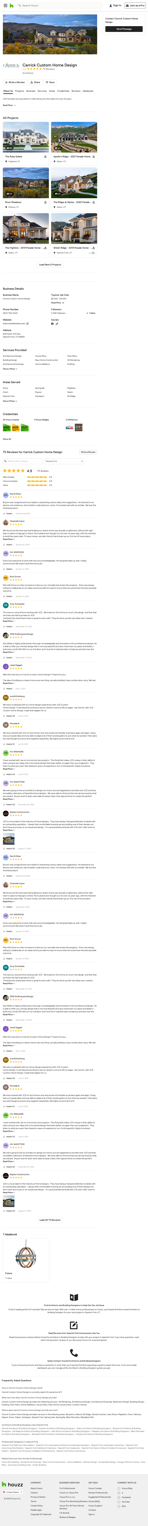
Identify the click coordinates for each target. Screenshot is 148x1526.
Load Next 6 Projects (50, 264)
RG (5, 577)
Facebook (126, 1497)
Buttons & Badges (68, 1517)
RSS (124, 1506)
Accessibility (94, 1501)
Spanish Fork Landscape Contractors (107, 1445)
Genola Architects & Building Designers (19, 1428)
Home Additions (74, 1462)
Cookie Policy (37, 1505)
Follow (92, 313)
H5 (5, 553)
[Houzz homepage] (12, 5)
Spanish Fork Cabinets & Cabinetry (40, 1448)
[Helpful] (4, 513)
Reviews (76, 91)
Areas (52, 91)
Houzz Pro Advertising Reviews (74, 1501)
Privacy (34, 1497)
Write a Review (88, 452)
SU (5, 697)
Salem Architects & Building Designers (93, 1428)
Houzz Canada (95, 1488)
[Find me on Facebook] (52, 323)
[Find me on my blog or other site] (57, 323)
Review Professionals (98, 1492)
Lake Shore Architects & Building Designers (70, 1431)
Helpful (9, 514)
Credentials (63, 91)
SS (5, 605)
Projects (19, 91)
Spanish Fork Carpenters (69, 1448)
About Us (8, 91)
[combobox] (59, 5)
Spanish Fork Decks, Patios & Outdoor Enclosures (104, 1448)
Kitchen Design (90, 1462)
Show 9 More (9, 401)
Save (51, 82)
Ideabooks (88, 91)
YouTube (126, 1502)
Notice (42, 1497)
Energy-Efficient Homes (128, 1462)
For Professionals (67, 1488)
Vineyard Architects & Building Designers (94, 1434)
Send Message (124, 29)
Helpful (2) (10, 716)
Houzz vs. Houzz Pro (69, 1492)
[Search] (20, 5)
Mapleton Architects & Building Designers (110, 1431)
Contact (92, 1510)
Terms (33, 1501)
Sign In (91, 1514)
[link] (7, 439)
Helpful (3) (10, 774)
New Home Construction (54, 1462)
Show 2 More (9, 369)
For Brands (64, 1513)
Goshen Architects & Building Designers (57, 1428)
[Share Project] (45, 156)
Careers (34, 1492)
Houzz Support (95, 1505)
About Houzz (36, 1488)
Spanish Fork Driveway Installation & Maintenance (32, 1451)
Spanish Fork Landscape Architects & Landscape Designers (63, 1445)
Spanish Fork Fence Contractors (71, 1451)
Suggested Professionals (99, 1497)
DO (6, 495)
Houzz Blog (127, 1488)
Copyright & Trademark (41, 1514)
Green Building (39, 1465)
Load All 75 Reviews (50, 1220)
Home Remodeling (10, 1462)
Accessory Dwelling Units (19, 1465)
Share (37, 82)
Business (30, 91)
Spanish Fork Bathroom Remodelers (18, 1445)
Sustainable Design (107, 1462)
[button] (5, 5)
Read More (8, 105)
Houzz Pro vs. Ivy (67, 1497)
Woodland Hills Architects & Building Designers (53, 1434)
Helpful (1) (10, 744)
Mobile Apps (36, 1510)
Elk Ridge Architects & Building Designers (31, 1431)
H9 (5, 753)
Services (42, 91)
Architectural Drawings (30, 1462)
